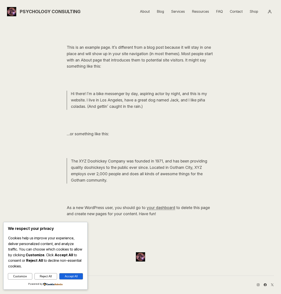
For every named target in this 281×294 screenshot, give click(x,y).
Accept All (71, 276)
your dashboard (161, 207)
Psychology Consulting (50, 11)
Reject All (46, 276)
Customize (20, 276)
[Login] (269, 11)
